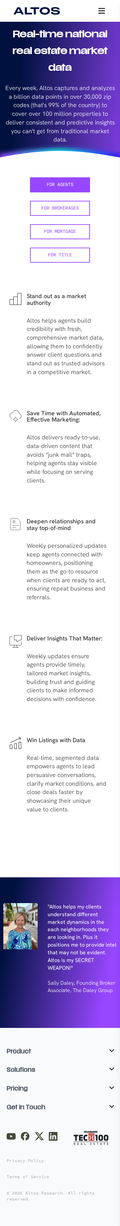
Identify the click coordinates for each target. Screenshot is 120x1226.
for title (60, 255)
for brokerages (60, 208)
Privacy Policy (25, 1160)
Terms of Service (28, 1176)
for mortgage (60, 231)
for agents (60, 184)
